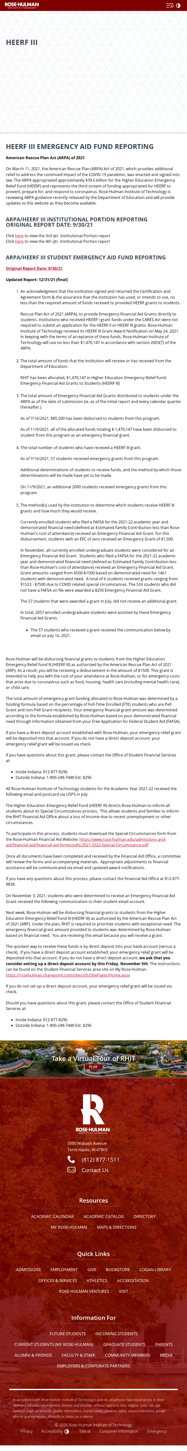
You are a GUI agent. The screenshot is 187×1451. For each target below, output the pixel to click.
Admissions (28, 1269)
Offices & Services (57, 1280)
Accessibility (52, 1431)
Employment (64, 1269)
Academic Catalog (104, 1216)
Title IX (85, 1431)
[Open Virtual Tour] (93, 1059)
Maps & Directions (116, 1227)
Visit (123, 1291)
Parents (164, 1344)
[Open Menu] (170, 5)
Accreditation (133, 1280)
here (19, 235)
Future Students (68, 1333)
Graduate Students (124, 1344)
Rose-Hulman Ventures (84, 1291)
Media (166, 1355)
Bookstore (118, 1269)
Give (91, 1269)
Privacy (26, 1431)
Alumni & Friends (33, 1355)
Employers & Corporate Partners (93, 1366)
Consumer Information (119, 1431)
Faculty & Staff (78, 1355)
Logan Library (155, 1269)
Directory (145, 1216)
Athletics (97, 1280)
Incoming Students (116, 1333)
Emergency (157, 1431)
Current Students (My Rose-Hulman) (54, 1344)
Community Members (127, 1355)
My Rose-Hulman (69, 1227)
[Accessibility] (179, 6)
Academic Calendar (52, 1216)
